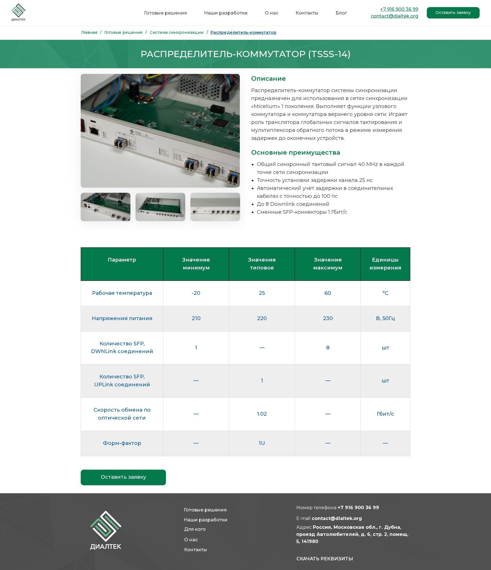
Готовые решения (165, 13)
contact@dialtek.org (337, 518)
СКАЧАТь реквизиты (324, 558)
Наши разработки (226, 13)
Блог (341, 13)
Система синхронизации (176, 32)
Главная (89, 32)
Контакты (307, 13)
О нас (271, 13)
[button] (453, 12)
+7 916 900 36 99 (358, 507)
